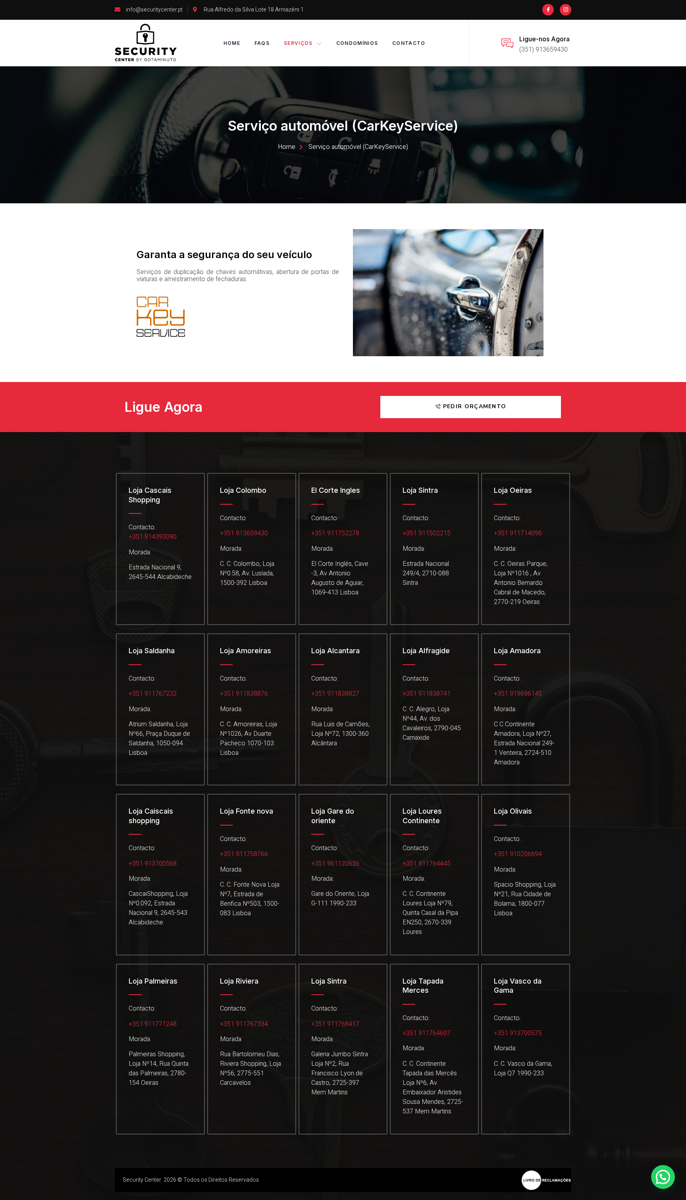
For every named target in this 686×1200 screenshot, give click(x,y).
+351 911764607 (427, 1033)
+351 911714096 (518, 533)
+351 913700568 (153, 863)
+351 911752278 (335, 533)
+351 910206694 (518, 854)
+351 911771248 (153, 1024)
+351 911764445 (427, 863)
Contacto (408, 43)
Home (232, 43)
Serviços (298, 43)
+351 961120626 (335, 863)
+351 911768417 (335, 1024)
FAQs (262, 43)
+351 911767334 (244, 1024)
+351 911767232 (153, 693)
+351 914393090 (153, 537)
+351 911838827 (335, 693)
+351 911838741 (427, 693)
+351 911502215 (427, 533)
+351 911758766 (244, 854)
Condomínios (357, 43)
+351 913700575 (518, 1033)
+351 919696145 (518, 693)
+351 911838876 (244, 693)
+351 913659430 (244, 533)
